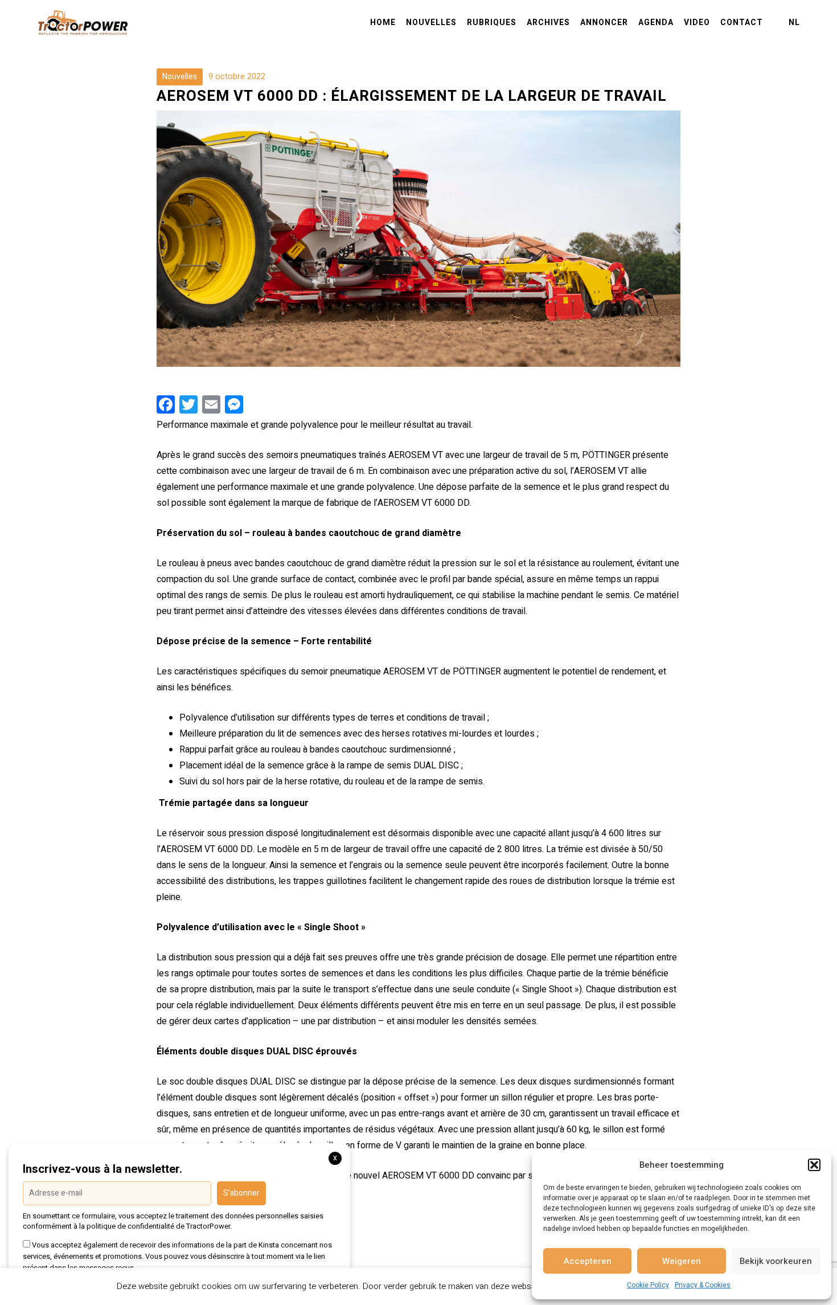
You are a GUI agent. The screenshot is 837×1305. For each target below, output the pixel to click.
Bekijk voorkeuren (776, 1261)
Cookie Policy (648, 1285)
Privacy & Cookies (703, 1285)
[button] (814, 1165)
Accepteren (588, 1261)
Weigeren (681, 1261)
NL (794, 22)
